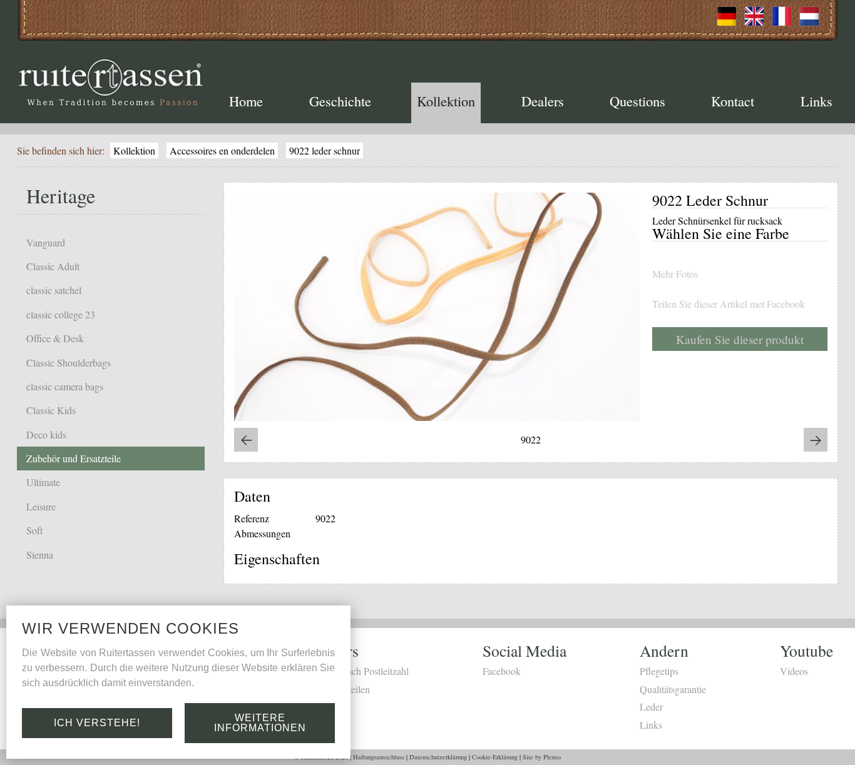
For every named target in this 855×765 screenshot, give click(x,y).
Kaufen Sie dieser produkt (740, 339)
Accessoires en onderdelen (222, 150)
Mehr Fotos (675, 274)
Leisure (41, 506)
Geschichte (340, 100)
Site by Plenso (542, 756)
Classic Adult (52, 266)
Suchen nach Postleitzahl (359, 670)
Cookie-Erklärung (495, 756)
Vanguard (45, 242)
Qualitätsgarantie (673, 689)
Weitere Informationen (260, 722)
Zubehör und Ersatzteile (73, 458)
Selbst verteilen (340, 689)
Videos (794, 670)
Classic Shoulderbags (68, 362)
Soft (34, 530)
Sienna (39, 554)
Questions (637, 100)
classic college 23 (60, 314)
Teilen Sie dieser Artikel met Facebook (728, 304)
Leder (651, 706)
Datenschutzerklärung (438, 756)
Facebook (502, 670)
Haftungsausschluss (378, 756)
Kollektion (446, 100)
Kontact (732, 100)
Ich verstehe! (97, 722)
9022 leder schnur (324, 150)
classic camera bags (64, 386)
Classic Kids (51, 410)
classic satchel (53, 289)
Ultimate (43, 482)
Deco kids (46, 434)
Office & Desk (55, 338)
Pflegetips (659, 670)
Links (816, 100)
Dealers (542, 100)
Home (246, 100)
